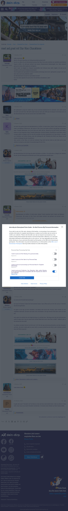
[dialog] (34, 255)
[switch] (54, 254)
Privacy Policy (43, 283)
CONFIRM (22, 277)
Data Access (34, 283)
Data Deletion (24, 283)
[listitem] (34, 250)
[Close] (62, 227)
